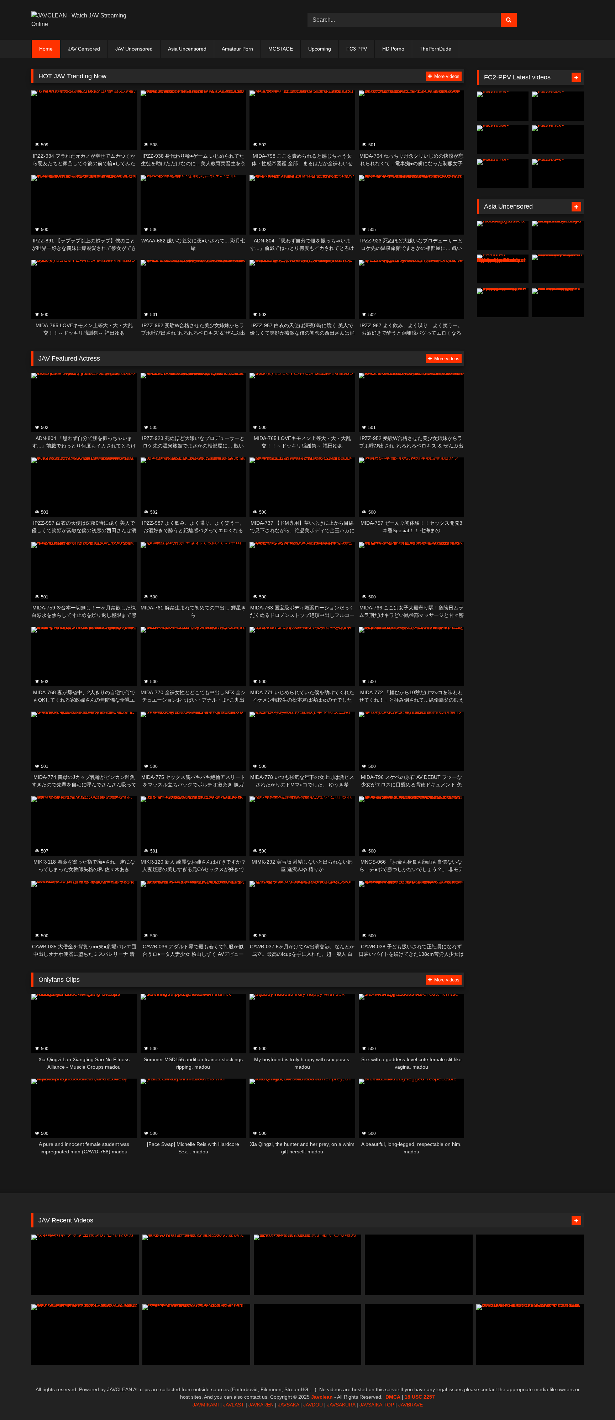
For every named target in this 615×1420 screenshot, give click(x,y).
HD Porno (393, 49)
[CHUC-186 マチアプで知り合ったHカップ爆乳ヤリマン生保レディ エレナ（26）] (85, 1265)
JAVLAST (233, 1405)
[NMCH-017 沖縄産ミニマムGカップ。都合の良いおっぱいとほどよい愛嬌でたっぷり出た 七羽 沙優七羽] (196, 1265)
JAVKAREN (261, 1405)
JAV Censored (84, 49)
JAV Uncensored (134, 49)
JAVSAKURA (341, 1405)
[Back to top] (593, 1399)
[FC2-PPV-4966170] (503, 173)
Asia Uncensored (187, 49)
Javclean (322, 1397)
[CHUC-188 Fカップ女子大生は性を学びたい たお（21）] (418, 1265)
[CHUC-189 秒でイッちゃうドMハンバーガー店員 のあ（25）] (530, 1265)
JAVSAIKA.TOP (376, 1405)
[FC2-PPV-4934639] (503, 139)
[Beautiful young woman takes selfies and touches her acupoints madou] (558, 235)
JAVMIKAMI (206, 1405)
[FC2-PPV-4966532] (558, 106)
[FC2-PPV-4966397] (503, 106)
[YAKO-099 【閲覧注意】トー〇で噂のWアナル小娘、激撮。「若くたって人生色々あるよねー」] (307, 1265)
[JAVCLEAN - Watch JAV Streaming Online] (79, 19)
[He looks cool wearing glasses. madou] (503, 235)
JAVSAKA (288, 1405)
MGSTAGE (280, 49)
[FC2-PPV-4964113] (558, 139)
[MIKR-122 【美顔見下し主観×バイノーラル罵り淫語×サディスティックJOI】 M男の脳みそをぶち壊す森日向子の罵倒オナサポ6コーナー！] (307, 1334)
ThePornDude (435, 49)
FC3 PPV (356, 49)
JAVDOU (313, 1405)
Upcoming (319, 49)
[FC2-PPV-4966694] (558, 173)
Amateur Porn (237, 49)
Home (46, 49)
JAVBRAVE (410, 1405)
